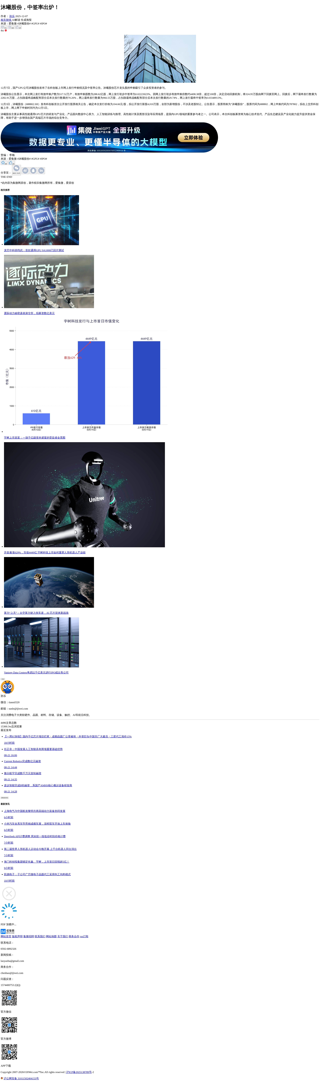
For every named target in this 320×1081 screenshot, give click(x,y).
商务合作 (74, 936)
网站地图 (51, 936)
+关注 (2, 679)
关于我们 (62, 936)
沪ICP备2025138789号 (79, 1072)
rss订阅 (84, 936)
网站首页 (6, 936)
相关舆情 (6, 19)
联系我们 (40, 936)
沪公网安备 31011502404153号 (21, 1078)
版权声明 (17, 936)
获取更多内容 (4, 797)
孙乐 (12, 16)
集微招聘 (28, 936)
